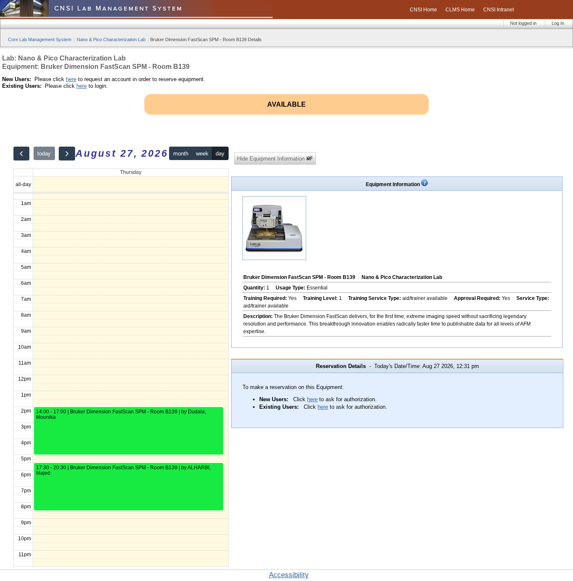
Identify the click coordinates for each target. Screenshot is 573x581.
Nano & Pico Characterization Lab (111, 39)
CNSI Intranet (498, 10)
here (71, 79)
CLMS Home (460, 10)
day (220, 153)
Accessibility (289, 575)
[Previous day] (21, 153)
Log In (558, 23)
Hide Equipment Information (271, 158)
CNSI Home (423, 10)
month (180, 153)
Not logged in (523, 23)
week (202, 153)
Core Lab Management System (39, 39)
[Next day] (67, 153)
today (44, 153)
